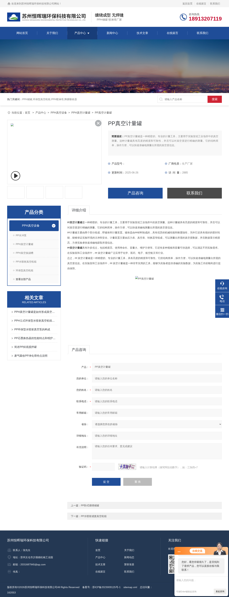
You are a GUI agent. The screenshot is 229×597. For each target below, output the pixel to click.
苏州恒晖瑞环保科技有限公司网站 (40, 3)
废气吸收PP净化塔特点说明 (30, 355)
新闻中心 (112, 33)
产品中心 (80, 33)
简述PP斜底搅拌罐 (25, 346)
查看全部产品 (23, 279)
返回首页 (187, 3)
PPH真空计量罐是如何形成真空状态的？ (35, 311)
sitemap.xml (130, 587)
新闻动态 (129, 557)
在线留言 (201, 3)
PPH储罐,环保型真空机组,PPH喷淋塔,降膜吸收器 (49, 99)
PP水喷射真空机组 (26, 261)
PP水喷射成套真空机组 (94, 516)
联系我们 (215, 3)
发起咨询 (220, 591)
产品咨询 (135, 193)
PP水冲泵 (21, 235)
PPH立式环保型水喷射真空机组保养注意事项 (35, 320)
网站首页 (22, 33)
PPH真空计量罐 (80, 112)
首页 (28, 112)
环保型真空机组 (24, 270)
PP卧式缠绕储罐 (90, 505)
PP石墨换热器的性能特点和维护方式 (35, 338)
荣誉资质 (129, 564)
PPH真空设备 (59, 112)
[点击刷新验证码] (127, 467)
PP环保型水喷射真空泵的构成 (32, 329)
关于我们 (52, 33)
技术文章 (142, 33)
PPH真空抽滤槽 (24, 252)
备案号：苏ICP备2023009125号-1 (101, 587)
